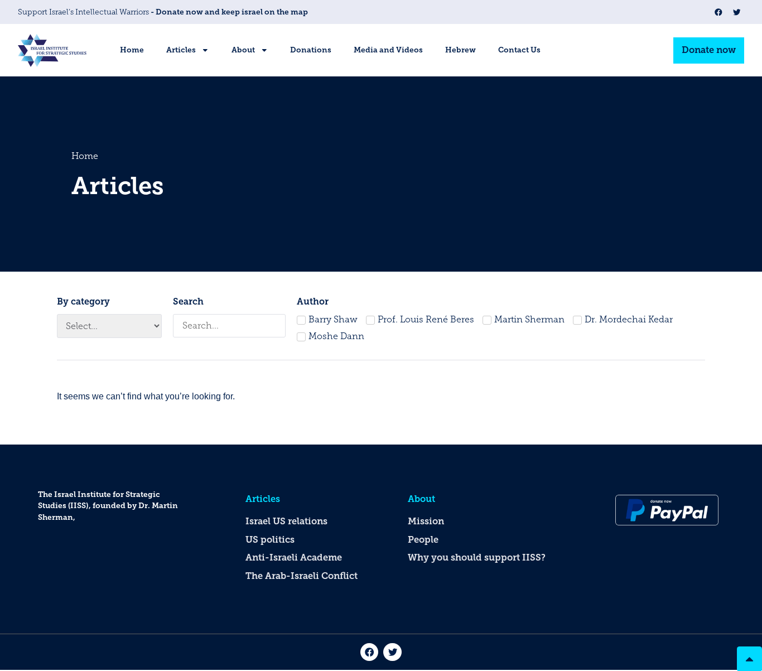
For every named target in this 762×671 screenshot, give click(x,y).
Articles (181, 50)
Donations (310, 50)
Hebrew (460, 50)
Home (132, 50)
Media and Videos (388, 50)
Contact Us (519, 50)
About (243, 50)
